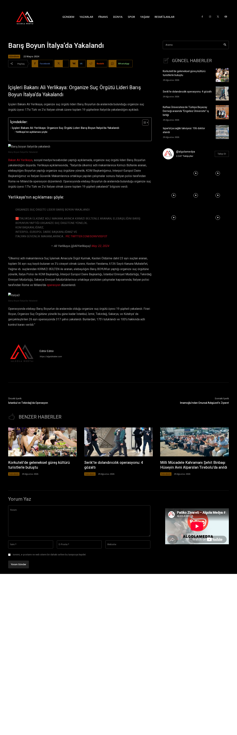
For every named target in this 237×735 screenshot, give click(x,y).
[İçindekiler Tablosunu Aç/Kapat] (143, 122)
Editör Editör (47, 351)
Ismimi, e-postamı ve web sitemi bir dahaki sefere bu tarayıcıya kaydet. (49, 554)
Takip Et (222, 154)
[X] (218, 17)
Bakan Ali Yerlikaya (20, 160)
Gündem (14, 56)
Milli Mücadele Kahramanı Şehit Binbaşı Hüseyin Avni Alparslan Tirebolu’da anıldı (193, 465)
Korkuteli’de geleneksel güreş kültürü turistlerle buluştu (39, 465)
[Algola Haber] (28, 16)
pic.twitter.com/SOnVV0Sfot (86, 236)
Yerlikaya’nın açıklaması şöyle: (32, 132)
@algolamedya (185, 152)
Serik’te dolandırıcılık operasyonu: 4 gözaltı (187, 92)
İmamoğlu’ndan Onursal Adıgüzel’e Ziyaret (204, 403)
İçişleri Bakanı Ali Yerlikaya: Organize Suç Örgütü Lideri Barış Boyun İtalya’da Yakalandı (65, 128)
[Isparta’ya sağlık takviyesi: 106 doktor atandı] (222, 132)
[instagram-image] (174, 173)
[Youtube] (226, 17)
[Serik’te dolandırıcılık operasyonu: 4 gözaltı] (222, 93)
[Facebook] (202, 17)
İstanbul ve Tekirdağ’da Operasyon (28, 403)
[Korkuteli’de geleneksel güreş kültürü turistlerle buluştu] (222, 75)
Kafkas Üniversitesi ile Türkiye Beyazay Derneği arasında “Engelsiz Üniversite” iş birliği (186, 111)
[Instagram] (210, 17)
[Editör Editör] (22, 354)
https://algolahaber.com (51, 356)
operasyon (53, 285)
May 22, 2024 (100, 246)
